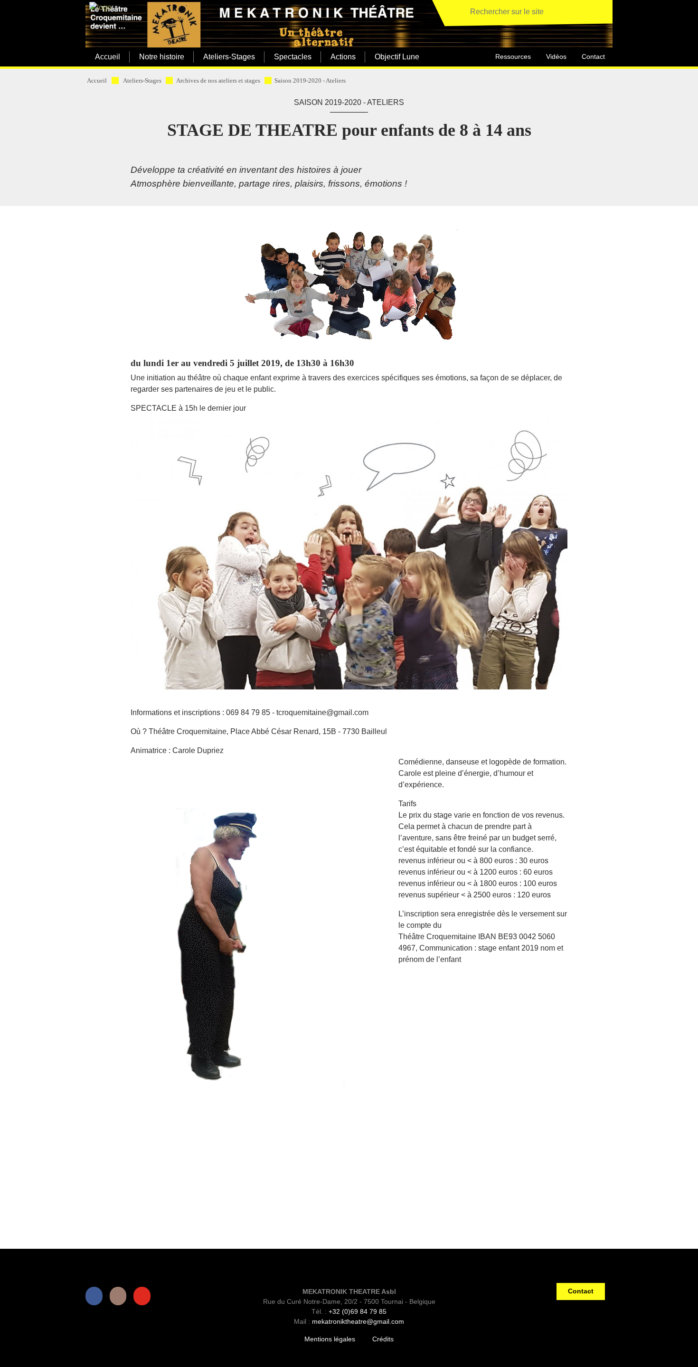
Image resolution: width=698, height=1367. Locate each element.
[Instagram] (120, 1296)
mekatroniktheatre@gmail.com (358, 1321)
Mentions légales (329, 1339)
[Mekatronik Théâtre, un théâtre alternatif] (98, 8)
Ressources (513, 56)
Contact (593, 56)
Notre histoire (161, 57)
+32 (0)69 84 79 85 (358, 1311)
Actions (343, 57)
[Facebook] (95, 1296)
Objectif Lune (397, 57)
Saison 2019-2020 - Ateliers (310, 80)
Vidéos (556, 56)
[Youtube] (143, 1296)
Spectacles (292, 57)
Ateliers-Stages (229, 57)
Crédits (383, 1339)
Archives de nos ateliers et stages (218, 80)
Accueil (107, 57)
